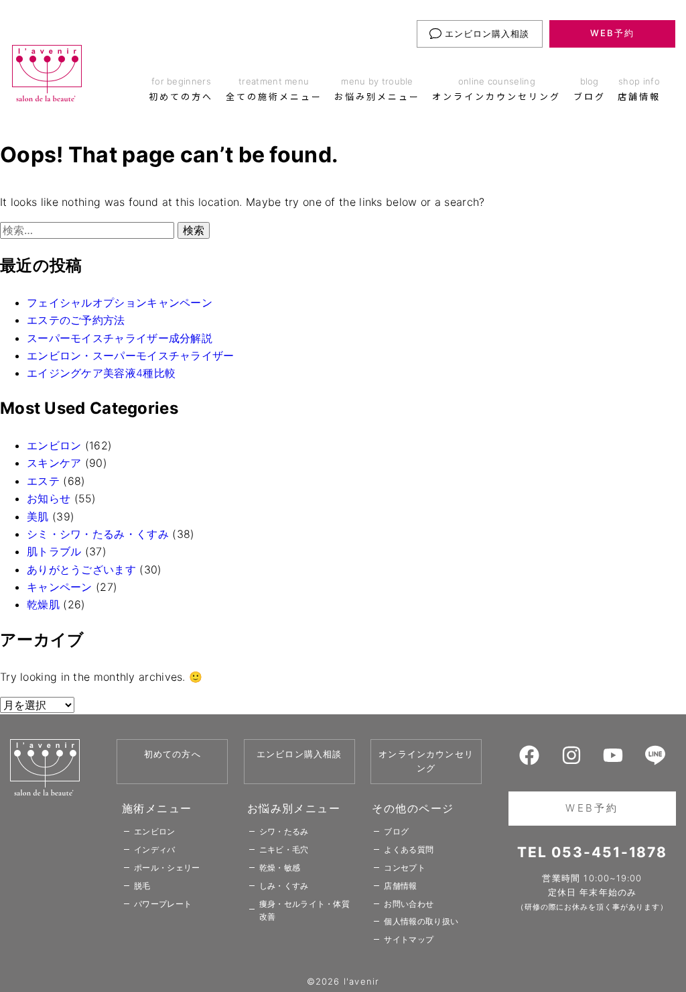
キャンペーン (59, 587)
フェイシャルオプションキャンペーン (119, 302)
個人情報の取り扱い (421, 921)
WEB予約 (612, 32)
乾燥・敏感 (280, 868)
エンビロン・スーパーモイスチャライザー (130, 355)
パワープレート (163, 904)
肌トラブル (54, 551)
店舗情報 (400, 886)
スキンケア (54, 463)
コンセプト (404, 868)
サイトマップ (408, 939)
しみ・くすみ (284, 886)
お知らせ (48, 498)
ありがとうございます (81, 569)
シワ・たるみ (284, 831)
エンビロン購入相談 (485, 33)
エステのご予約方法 (76, 320)
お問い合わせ (408, 904)
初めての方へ (172, 754)
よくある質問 (408, 849)
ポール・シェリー (167, 868)
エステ (43, 481)
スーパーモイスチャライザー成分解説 (119, 338)
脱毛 (142, 886)
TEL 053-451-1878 (592, 852)
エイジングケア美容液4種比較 (101, 373)
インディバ (155, 849)
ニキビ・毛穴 (284, 849)
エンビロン (54, 445)
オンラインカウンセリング (426, 761)
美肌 (38, 516)
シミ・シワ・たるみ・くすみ (98, 534)
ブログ (396, 831)
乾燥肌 (43, 604)
